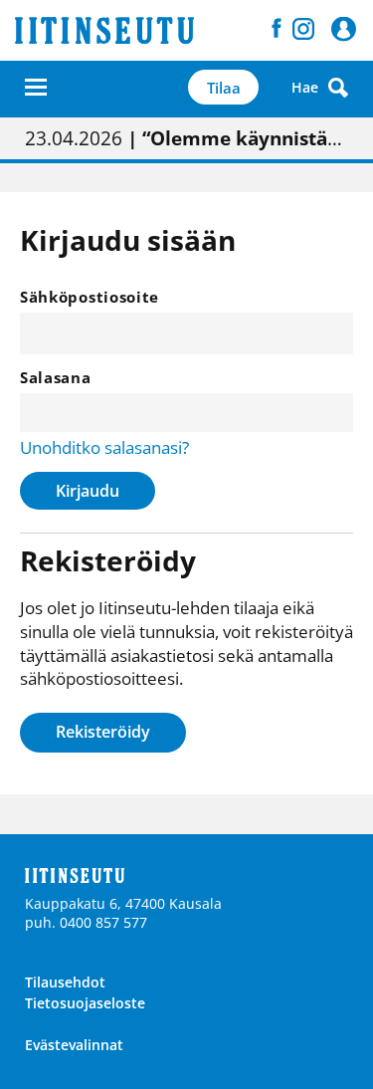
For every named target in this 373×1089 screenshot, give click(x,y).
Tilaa (224, 88)
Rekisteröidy (103, 732)
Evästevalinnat (74, 1044)
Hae (304, 87)
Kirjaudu (87, 491)
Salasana (56, 377)
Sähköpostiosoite (89, 297)
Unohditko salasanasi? (104, 447)
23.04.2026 (186, 138)
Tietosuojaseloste (85, 1002)
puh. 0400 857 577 (86, 922)
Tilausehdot (65, 982)
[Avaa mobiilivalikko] (36, 87)
